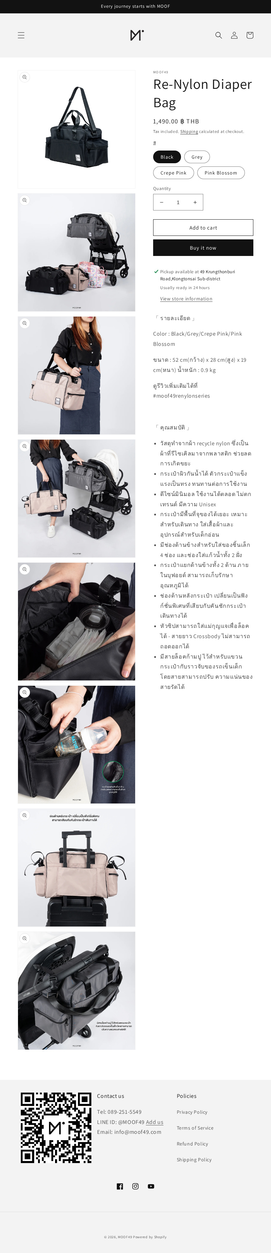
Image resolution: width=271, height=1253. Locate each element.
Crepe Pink (174, 173)
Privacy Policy (192, 1112)
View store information (186, 298)
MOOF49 (125, 1237)
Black (167, 157)
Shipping (189, 131)
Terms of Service (195, 1128)
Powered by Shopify (150, 1237)
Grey (197, 157)
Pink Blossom (221, 173)
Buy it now (203, 247)
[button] (21, 35)
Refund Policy (192, 1144)
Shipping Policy (194, 1159)
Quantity (162, 188)
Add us (155, 1122)
